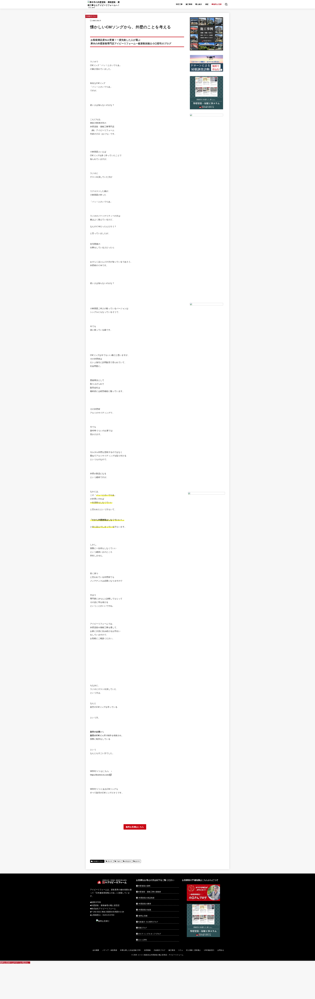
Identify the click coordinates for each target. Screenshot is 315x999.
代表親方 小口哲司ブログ (148, 922)
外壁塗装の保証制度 (146, 898)
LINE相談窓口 (209, 950)
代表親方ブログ (91, 16)
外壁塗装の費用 (145, 904)
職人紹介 (198, 4)
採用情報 (147, 950)
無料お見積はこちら (135, 827)
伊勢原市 (128, 861)
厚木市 (110, 861)
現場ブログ (142, 928)
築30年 (137, 861)
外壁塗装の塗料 (144, 886)
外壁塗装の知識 (145, 910)
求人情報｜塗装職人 (193, 950)
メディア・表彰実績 (109, 950)
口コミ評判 (142, 940)
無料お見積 (143, 916)
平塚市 (118, 861)
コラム (180, 950)
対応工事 (179, 4)
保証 (207, 4)
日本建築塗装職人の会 (105, 893)
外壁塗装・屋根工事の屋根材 (149, 892)
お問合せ (220, 950)
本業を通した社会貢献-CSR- (130, 950)
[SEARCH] (226, 4)
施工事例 (189, 4)
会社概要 (96, 950)
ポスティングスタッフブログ (149, 934)
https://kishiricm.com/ (99, 775)
